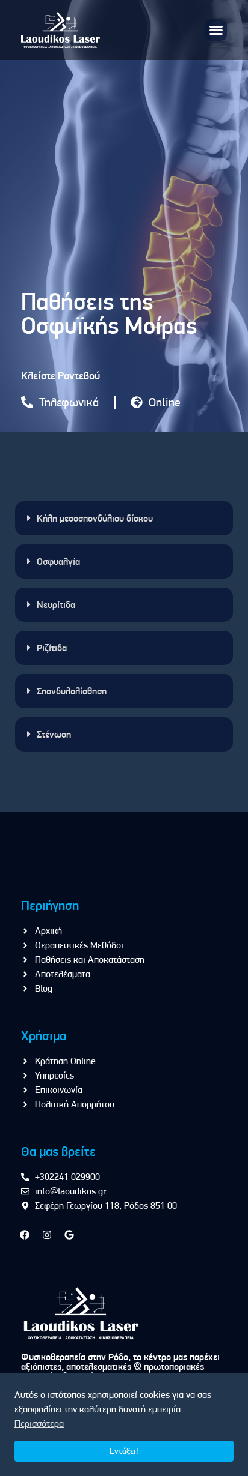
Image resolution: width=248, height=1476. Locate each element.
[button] (216, 30)
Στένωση (54, 734)
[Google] (69, 1234)
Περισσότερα (39, 1423)
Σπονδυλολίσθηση (72, 691)
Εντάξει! (124, 1451)
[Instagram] (47, 1234)
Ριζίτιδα (52, 648)
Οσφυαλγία (58, 561)
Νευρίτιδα (56, 604)
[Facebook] (24, 1234)
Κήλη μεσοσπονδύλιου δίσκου (95, 518)
